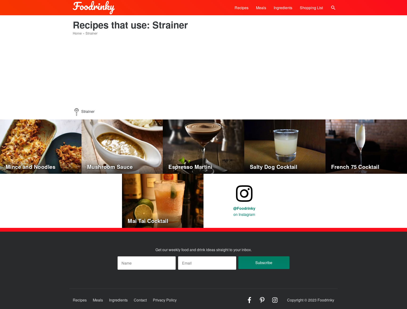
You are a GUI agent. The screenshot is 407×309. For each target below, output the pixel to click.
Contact (140, 300)
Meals (261, 7)
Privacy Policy (165, 300)
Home (77, 33)
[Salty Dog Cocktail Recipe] (285, 146)
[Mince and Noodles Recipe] (40, 146)
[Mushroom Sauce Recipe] (122, 146)
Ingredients (283, 7)
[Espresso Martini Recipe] (203, 146)
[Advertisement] (203, 73)
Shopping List (311, 7)
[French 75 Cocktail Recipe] (366, 146)
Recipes (241, 7)
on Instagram (244, 211)
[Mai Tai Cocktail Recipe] (163, 200)
